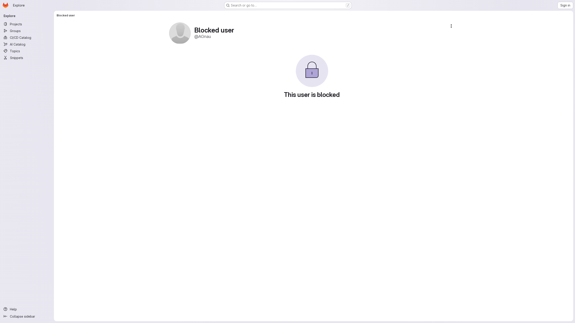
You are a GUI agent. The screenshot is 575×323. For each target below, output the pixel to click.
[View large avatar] (180, 33)
